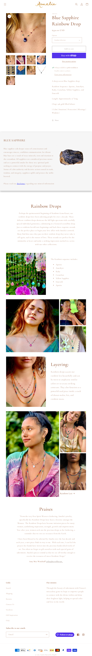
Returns (9, 599)
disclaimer (21, 183)
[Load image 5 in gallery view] (10, 70)
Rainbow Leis (66, 493)
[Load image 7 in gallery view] (31, 70)
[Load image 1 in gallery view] (10, 59)
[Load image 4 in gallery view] (41, 59)
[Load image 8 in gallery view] (41, 70)
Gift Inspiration (12, 615)
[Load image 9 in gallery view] (10, 80)
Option (54, 35)
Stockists (9, 610)
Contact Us (10, 604)
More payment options (69, 61)
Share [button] (57, 120)
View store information (62, 74)
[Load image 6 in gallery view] (20, 70)
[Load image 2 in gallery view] (20, 59)
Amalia (42, 655)
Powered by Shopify (51, 655)
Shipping (9, 593)
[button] (5, 4)
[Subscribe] (46, 634)
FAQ (8, 621)
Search (8, 588)
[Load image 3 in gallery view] (31, 59)
